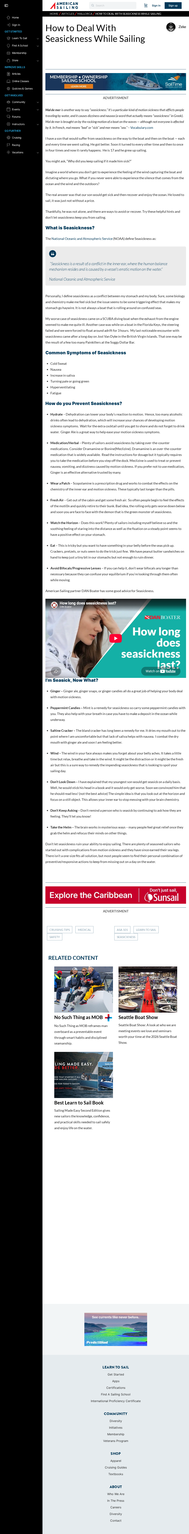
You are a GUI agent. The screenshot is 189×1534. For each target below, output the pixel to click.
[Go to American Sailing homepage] (64, 5)
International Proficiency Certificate (116, 1401)
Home (54, 13)
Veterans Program (115, 1441)
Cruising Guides (116, 1467)
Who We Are (115, 1494)
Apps (115, 1381)
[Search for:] (113, 5)
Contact (115, 1520)
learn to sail (146, 929)
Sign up (173, 5)
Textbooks (115, 1474)
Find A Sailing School (115, 1394)
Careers (115, 1507)
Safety (54, 937)
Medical (84, 929)
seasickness (126, 937)
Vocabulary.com (141, 127)
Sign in (156, 5)
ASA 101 (122, 929)
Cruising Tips (59, 929)
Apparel (115, 1461)
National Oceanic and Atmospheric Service (82, 239)
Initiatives (115, 1427)
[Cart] (145, 5)
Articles (67, 13)
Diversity (116, 1421)
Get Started (116, 1374)
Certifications (115, 1388)
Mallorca (84, 13)
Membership (115, 1434)
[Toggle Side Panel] (6, 5)
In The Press (115, 1500)
